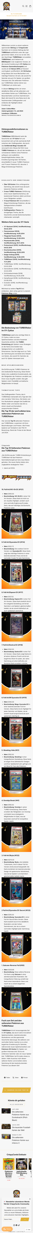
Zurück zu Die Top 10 (18, 1090)
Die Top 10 (19, 21)
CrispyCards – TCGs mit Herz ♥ (16, 1231)
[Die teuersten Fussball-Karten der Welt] (6, 1126)
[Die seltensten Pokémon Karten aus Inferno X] (6, 1136)
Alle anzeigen (16, 1104)
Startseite (12, 21)
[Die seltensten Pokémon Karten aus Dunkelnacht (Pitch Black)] (6, 1110)
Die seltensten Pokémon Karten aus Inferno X (20, 1140)
